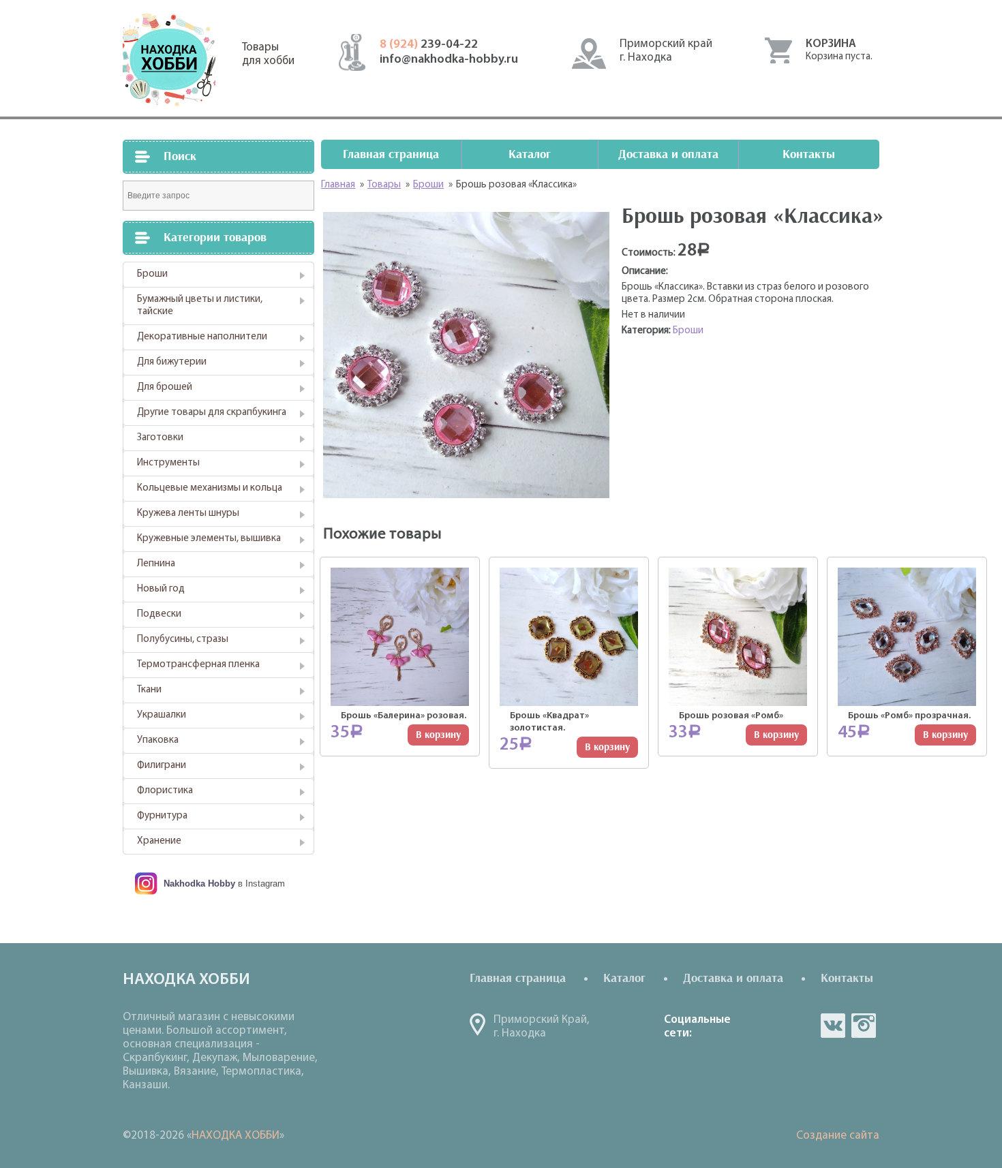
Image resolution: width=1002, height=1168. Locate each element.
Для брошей (164, 387)
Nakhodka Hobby (199, 883)
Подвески (159, 614)
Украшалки (161, 715)
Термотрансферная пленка (198, 665)
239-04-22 (429, 45)
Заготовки (160, 438)
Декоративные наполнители (202, 337)
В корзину (438, 734)
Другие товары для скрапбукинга (211, 413)
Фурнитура (162, 816)
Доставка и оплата (668, 154)
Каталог (529, 154)
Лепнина (156, 564)
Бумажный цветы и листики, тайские (199, 305)
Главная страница (391, 154)
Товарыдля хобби (268, 54)
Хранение (159, 841)
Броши (152, 274)
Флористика (165, 791)
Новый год (161, 589)
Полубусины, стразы (182, 639)
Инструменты (168, 463)
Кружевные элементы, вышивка (209, 539)
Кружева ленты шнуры (188, 513)
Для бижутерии (172, 362)
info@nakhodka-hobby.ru (449, 60)
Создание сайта (837, 1135)
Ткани (149, 690)
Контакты (809, 154)
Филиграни (161, 765)
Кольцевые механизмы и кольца (209, 488)
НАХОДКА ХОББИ (235, 1135)
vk (833, 1025)
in (863, 1025)
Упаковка (158, 740)
